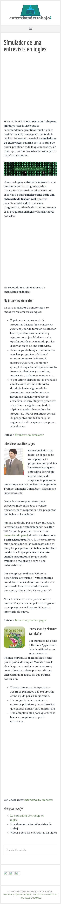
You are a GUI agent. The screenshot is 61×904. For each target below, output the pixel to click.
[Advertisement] (30, 87)
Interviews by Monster (38, 799)
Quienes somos (23, 894)
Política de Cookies (30, 897)
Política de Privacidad (45, 894)
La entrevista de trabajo (30, 12)
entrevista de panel (16, 535)
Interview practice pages (30, 620)
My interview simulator (29, 434)
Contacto (8, 894)
